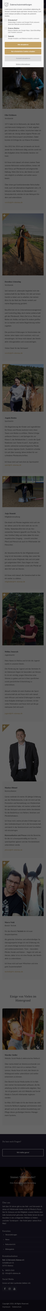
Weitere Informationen (23, 64)
